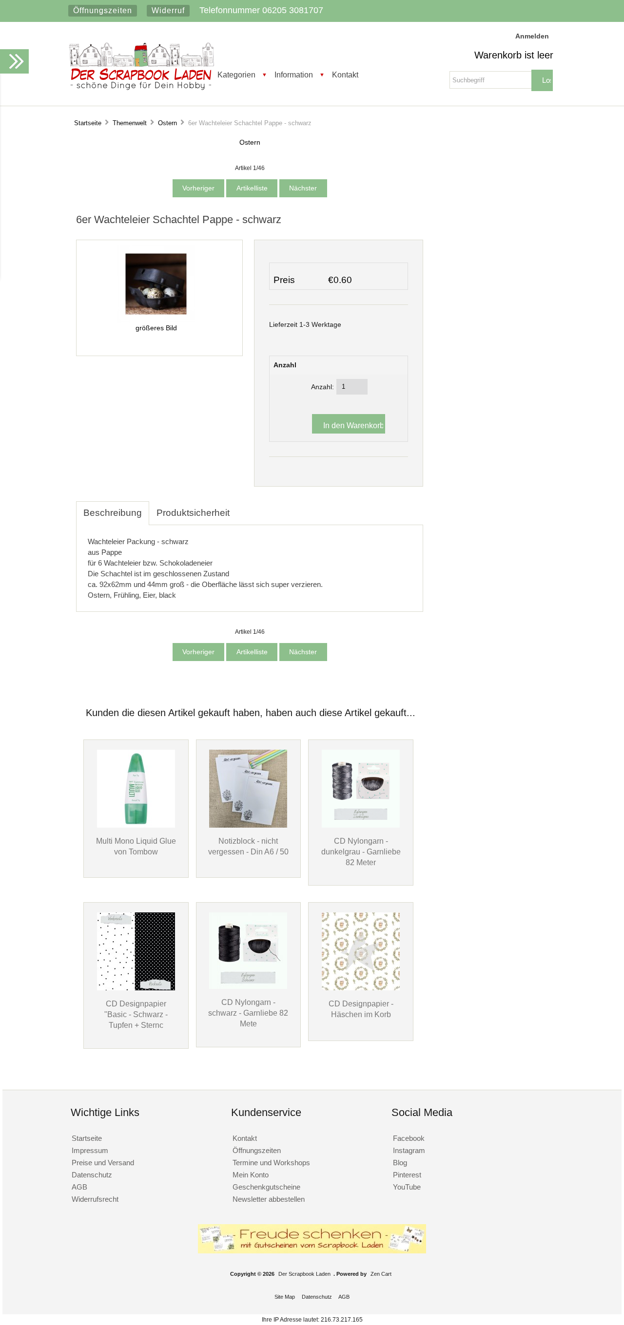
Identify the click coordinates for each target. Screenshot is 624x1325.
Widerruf (168, 10)
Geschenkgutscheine (266, 1187)
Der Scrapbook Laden (304, 1274)
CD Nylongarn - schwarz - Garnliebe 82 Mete (248, 1013)
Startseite (87, 123)
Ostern (167, 123)
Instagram (409, 1150)
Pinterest (407, 1175)
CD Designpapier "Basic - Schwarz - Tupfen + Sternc (136, 1014)
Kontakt (345, 74)
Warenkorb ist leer (513, 55)
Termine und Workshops (271, 1162)
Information (293, 74)
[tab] (244, 507)
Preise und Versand (103, 1162)
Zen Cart (380, 1274)
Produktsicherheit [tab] (193, 513)
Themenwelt (130, 123)
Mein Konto (251, 1175)
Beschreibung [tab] (112, 513)
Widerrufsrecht (95, 1199)
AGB (79, 1187)
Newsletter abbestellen (269, 1199)
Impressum (90, 1150)
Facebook (409, 1138)
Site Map (284, 1297)
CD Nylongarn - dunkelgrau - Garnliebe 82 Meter (361, 851)
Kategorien (236, 74)
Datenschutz (92, 1175)
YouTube (407, 1187)
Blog (400, 1162)
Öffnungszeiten (102, 10)
